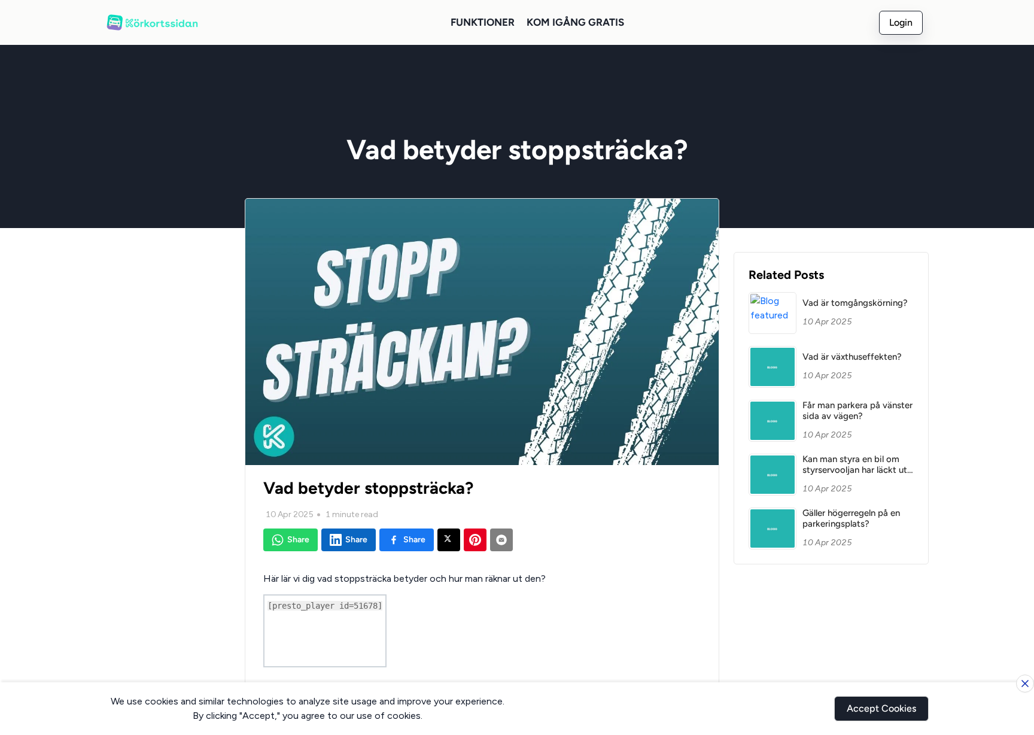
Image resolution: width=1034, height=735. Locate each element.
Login (901, 22)
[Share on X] (448, 540)
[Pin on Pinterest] (475, 540)
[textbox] (482, 618)
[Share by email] (501, 540)
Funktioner (483, 22)
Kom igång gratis (575, 22)
